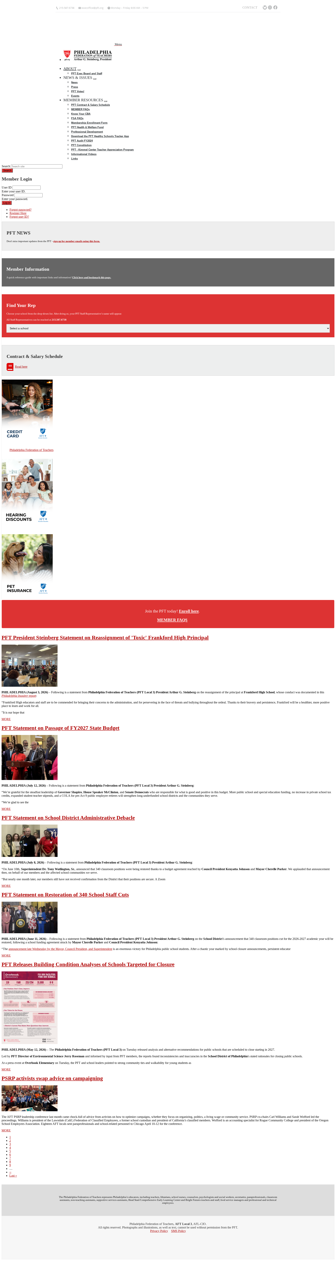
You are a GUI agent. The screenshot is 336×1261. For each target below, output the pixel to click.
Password (8, 195)
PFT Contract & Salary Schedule (90, 104)
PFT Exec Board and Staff (86, 73)
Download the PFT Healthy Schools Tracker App (100, 136)
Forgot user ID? (19, 216)
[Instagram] (270, 7)
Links (74, 158)
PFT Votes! (77, 91)
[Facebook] (275, 7)
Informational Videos (83, 154)
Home (69, 64)
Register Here (18, 213)
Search (6, 166)
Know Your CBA (80, 113)
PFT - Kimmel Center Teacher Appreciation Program (102, 149)
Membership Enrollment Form (89, 122)
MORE (6, 719)
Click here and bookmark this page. (91, 277)
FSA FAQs (77, 118)
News (74, 82)
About (69, 68)
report (19, 695)
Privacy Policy (159, 1231)
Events (75, 95)
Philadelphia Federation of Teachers (31, 450)
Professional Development (87, 131)
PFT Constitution (81, 145)
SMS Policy (178, 1231)
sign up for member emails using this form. (76, 241)
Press (74, 86)
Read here (21, 366)
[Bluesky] (264, 7)
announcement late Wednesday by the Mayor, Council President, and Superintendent (60, 949)
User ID (7, 187)
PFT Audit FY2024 (82, 140)
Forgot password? (21, 209)
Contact (249, 7)
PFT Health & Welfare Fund (87, 127)
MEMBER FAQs (80, 109)
